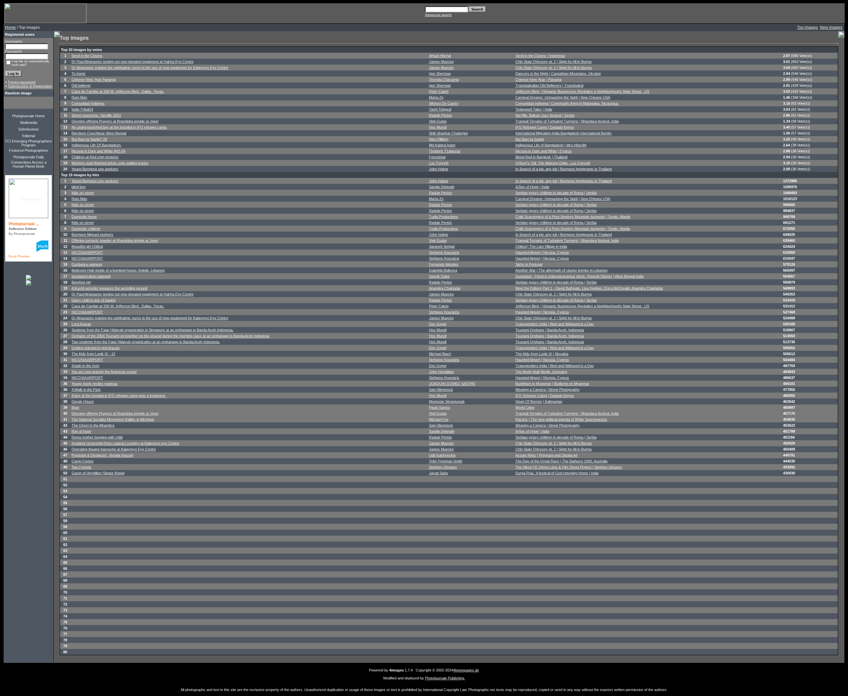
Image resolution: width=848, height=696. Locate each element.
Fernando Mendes (443, 264)
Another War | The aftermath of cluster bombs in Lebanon (561, 270)
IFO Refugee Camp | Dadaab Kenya (544, 127)
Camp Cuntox (83, 461)
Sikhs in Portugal (528, 264)
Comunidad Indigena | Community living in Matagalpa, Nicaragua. (567, 103)
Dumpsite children (86, 229)
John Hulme (438, 169)
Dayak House (83, 401)
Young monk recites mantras (95, 384)
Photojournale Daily (28, 157)
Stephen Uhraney (443, 467)
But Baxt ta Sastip (529, 139)
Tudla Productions (443, 217)
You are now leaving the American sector (104, 372)
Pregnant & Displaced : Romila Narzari (102, 455)
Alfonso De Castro (443, 103)
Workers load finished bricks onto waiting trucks (110, 163)
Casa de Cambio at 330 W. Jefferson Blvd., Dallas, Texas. (118, 91)
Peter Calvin (439, 91)
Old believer (81, 85)
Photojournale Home (28, 116)
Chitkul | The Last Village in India (541, 246)
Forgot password (21, 82)
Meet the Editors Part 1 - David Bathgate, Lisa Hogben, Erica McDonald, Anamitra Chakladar (589, 288)
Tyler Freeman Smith (445, 461)
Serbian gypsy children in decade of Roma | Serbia (556, 193)
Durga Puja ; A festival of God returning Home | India (557, 473)
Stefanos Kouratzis (444, 252)
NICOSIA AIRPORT (87, 252)
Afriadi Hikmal (440, 56)
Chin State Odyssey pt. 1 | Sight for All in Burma (553, 62)
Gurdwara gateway (87, 264)
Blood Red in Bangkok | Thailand (541, 157)
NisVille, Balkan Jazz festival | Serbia (544, 115)
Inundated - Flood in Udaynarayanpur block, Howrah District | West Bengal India (579, 276)
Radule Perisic (440, 115)
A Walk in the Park (86, 390)
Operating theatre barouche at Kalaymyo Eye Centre (114, 449)
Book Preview (19, 256)
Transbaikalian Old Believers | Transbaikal (549, 85)
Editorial (28, 136)
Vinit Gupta (438, 121)
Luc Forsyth (439, 163)
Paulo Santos (439, 407)
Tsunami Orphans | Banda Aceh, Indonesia (549, 330)
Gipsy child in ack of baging (94, 300)
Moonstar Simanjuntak (447, 401)
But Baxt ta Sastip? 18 (89, 139)
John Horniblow (441, 372)
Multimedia (28, 123)
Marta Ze (436, 97)
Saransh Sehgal (441, 246)
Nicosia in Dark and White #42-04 (98, 151)
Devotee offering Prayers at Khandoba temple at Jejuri (115, 121)
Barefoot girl (81, 282)
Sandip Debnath (441, 187)
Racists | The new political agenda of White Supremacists (561, 419)
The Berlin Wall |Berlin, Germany (541, 372)
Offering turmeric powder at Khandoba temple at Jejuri (115, 240)
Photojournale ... (24, 224)
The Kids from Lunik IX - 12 (93, 354)
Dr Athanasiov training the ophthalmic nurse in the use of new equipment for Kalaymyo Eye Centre (150, 68)
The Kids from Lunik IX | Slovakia (541, 354)
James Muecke (441, 62)
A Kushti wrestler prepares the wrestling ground (109, 288)
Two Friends (81, 467)
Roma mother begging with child (97, 437)
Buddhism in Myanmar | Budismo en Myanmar (552, 384)
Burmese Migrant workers (92, 235)
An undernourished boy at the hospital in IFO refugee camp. (119, 127)
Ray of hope (81, 431)
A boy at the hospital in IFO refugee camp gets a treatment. (119, 396)
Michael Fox (439, 419)
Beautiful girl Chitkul (87, 246)
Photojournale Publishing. (445, 678)
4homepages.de (466, 670)
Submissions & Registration (30, 86)
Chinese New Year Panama (94, 79)
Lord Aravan (81, 324)
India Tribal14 (82, 109)
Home (10, 27)
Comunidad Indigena (88, 103)
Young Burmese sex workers (95, 169)
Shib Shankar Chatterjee (448, 133)
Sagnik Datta (439, 276)
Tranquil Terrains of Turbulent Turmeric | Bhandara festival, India (567, 121)
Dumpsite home (84, 217)
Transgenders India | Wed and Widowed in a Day (554, 324)
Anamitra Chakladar (445, 288)
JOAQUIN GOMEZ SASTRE (452, 384)
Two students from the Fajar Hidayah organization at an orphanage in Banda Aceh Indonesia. (146, 342)
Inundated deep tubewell (91, 276)
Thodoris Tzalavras (444, 151)
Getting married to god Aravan (96, 348)
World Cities (525, 407)
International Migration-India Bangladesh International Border (563, 133)
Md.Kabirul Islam (442, 145)
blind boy (79, 187)
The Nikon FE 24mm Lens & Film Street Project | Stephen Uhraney (568, 467)
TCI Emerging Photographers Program (28, 143)
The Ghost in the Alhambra (93, 425)
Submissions (28, 129)
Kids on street (83, 193)
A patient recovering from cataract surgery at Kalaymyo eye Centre (125, 443)
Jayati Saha (438, 473)
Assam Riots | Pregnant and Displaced (546, 455)
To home (78, 74)
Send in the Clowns (87, 56)
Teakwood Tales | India (533, 109)
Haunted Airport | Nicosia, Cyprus (542, 252)
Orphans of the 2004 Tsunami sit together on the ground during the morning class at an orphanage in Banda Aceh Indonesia (170, 336)
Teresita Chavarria (444, 79)
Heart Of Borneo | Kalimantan (538, 401)
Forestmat (437, 157)
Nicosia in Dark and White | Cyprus (543, 151)
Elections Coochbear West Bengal (99, 133)
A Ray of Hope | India (532, 187)
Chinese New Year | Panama (538, 79)
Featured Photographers (28, 150)
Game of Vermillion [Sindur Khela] (98, 473)
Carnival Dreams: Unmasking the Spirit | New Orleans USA (562, 97)
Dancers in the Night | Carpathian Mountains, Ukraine (558, 74)
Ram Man (79, 97)
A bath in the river (85, 366)
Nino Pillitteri (438, 139)
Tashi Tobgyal (440, 109)
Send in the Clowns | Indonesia (540, 56)
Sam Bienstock (441, 390)
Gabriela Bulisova (443, 270)
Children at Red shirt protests (95, 157)
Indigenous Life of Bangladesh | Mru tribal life (551, 145)
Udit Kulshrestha (442, 455)
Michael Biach (440, 354)
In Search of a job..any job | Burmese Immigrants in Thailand (563, 169)
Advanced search (438, 15)
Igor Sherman (440, 74)
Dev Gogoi (437, 324)
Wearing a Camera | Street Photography (547, 390)
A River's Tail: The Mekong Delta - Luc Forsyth (552, 163)
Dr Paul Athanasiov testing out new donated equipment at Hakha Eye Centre (132, 62)
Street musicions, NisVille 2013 (96, 115)
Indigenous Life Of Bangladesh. (97, 145)
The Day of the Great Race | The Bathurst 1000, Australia (561, 461)
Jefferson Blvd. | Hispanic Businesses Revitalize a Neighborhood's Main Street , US (582, 91)
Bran (75, 407)
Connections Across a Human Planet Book (28, 164)
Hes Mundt (438, 127)
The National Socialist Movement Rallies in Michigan (113, 419)
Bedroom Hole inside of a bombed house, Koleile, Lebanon (118, 270)
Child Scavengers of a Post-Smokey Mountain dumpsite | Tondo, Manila (572, 217)
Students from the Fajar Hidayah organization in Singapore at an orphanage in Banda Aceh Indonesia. (153, 330)
